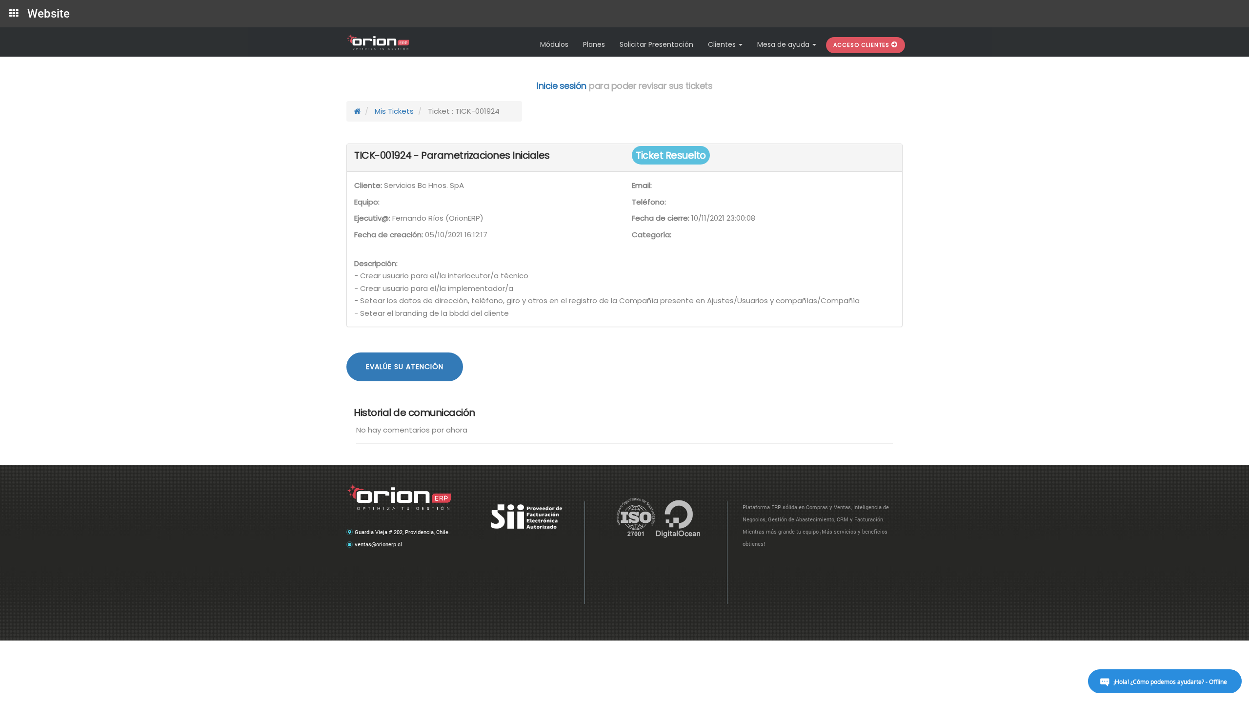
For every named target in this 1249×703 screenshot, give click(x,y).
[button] (865, 45)
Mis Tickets (394, 111)
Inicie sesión (561, 86)
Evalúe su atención (404, 367)
